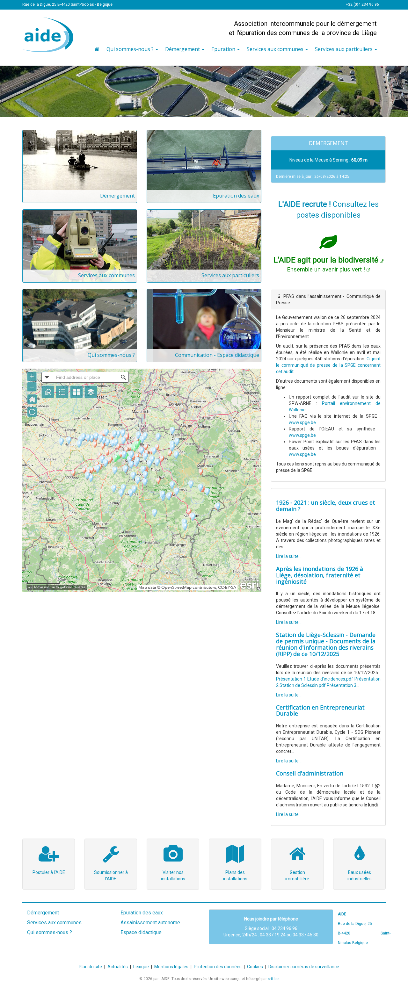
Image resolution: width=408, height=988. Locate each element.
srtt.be (273, 979)
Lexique (141, 966)
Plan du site (90, 966)
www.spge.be (302, 422)
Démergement (117, 195)
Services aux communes (106, 275)
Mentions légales (171, 966)
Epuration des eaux (236, 195)
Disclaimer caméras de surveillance (303, 966)
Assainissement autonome (150, 922)
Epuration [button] (224, 49)
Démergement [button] (183, 49)
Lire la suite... (289, 556)
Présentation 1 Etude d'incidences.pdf (314, 679)
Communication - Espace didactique (217, 354)
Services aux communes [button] (276, 49)
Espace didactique (141, 932)
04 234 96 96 (284, 928)
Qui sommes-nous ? (111, 354)
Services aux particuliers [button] (344, 49)
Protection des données (218, 966)
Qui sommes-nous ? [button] (130, 49)
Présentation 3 (341, 685)
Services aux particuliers (230, 275)
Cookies (255, 966)
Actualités (117, 966)
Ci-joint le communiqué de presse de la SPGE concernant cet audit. (328, 365)
